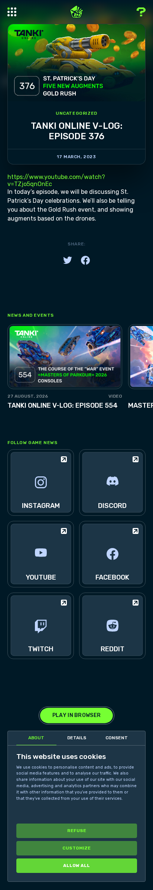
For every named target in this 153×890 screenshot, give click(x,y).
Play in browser (76, 715)
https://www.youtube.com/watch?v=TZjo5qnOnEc (56, 180)
